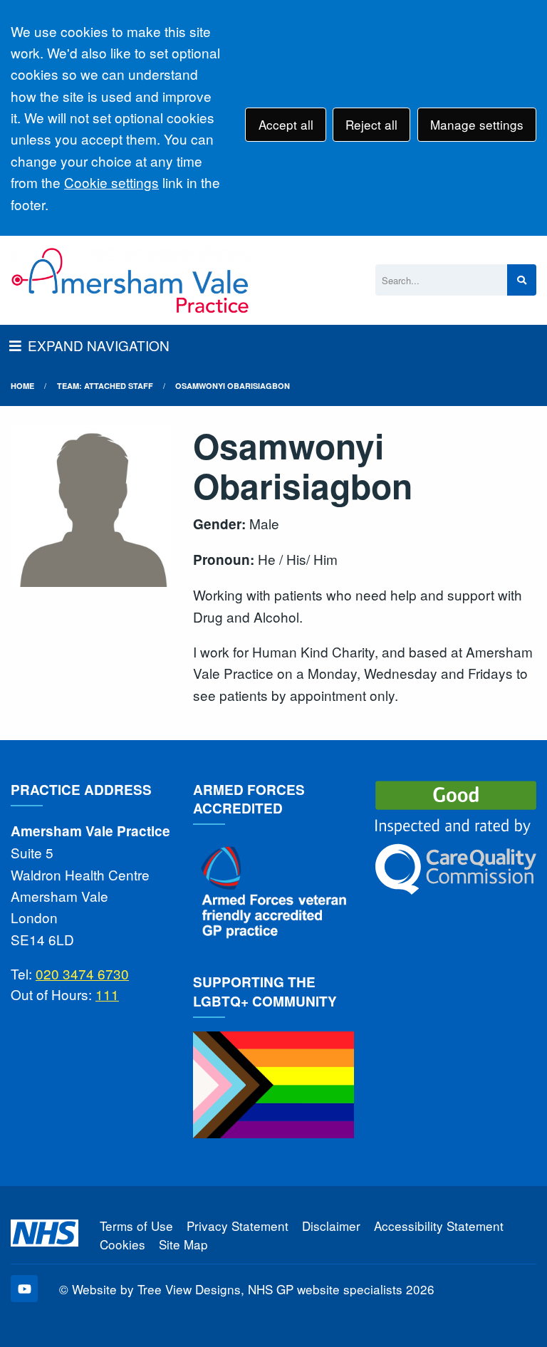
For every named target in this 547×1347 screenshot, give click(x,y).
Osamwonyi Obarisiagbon (232, 385)
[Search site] (521, 280)
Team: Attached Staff (105, 385)
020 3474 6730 (82, 973)
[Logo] (131, 280)
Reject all (371, 124)
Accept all (286, 124)
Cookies (122, 1244)
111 (107, 994)
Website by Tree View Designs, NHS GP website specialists (237, 1289)
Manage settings (476, 124)
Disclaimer (331, 1225)
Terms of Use (136, 1225)
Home (22, 385)
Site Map (183, 1244)
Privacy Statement (237, 1225)
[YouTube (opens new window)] (24, 1288)
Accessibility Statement (439, 1225)
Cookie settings (111, 182)
